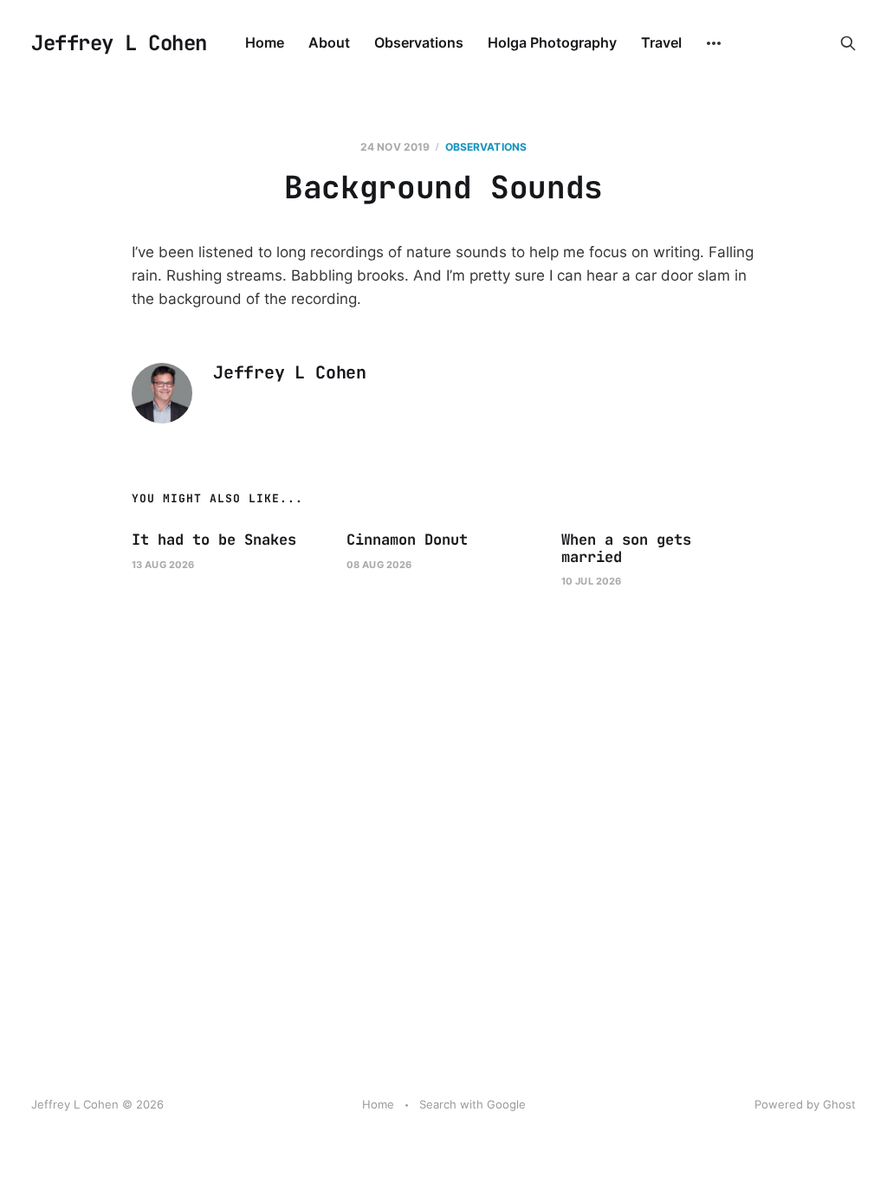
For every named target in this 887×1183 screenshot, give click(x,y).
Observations (418, 42)
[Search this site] (848, 43)
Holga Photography (552, 42)
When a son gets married (626, 548)
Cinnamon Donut (407, 539)
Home (264, 42)
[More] (714, 43)
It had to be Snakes (214, 539)
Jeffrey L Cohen (119, 43)
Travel (661, 42)
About (329, 42)
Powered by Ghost (805, 1104)
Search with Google (472, 1104)
